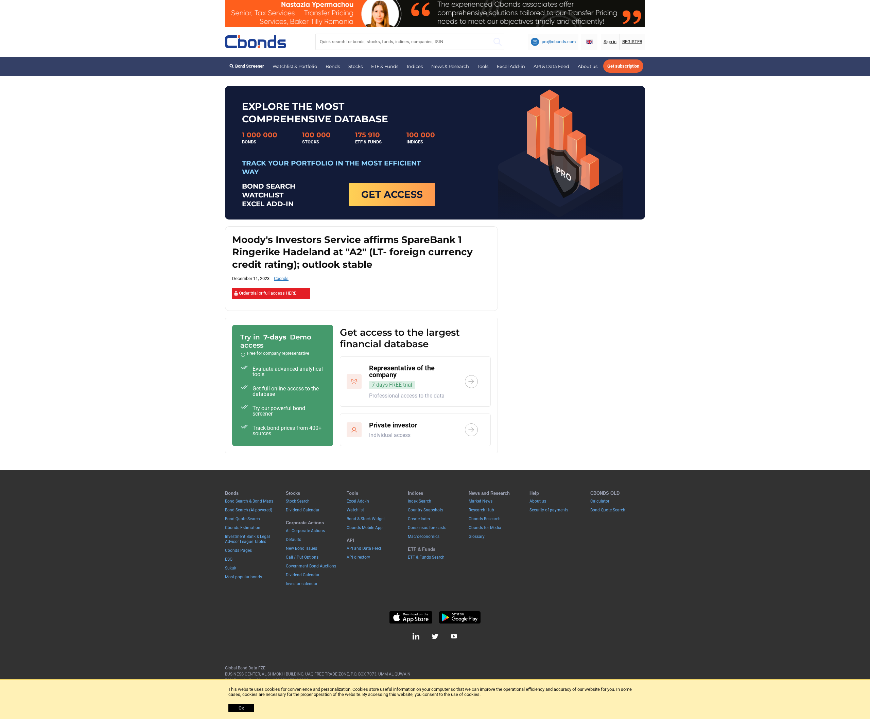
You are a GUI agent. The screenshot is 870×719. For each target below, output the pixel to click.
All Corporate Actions (305, 530)
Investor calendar (301, 583)
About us (587, 66)
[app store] (410, 617)
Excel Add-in (511, 66)
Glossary (477, 536)
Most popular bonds (243, 577)
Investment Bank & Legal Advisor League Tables (247, 539)
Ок (241, 708)
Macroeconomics (423, 536)
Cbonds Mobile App (365, 527)
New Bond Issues (301, 548)
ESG (228, 559)
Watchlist (355, 510)
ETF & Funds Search (426, 557)
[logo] (255, 42)
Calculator (599, 501)
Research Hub (481, 510)
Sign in (610, 41)
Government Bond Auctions (311, 566)
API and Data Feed (364, 548)
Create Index (419, 518)
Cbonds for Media (485, 527)
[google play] (460, 617)
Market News (480, 501)
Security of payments (548, 510)
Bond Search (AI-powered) (248, 510)
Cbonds (281, 278)
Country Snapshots (425, 510)
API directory (358, 557)
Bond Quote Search (242, 518)
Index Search (419, 501)
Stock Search (298, 501)
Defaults (293, 539)
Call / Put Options (302, 557)
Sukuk (230, 568)
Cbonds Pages (238, 550)
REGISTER (632, 41)
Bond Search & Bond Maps (249, 501)
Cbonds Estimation (242, 527)
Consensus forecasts (427, 527)
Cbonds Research (485, 518)
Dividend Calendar (302, 510)
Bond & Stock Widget (366, 518)
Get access (392, 194)
